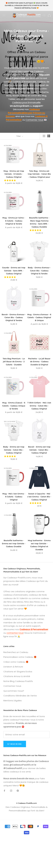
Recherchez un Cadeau (15, 652)
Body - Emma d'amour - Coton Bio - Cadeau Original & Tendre (39, 270)
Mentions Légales (12, 700)
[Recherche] (44, 15)
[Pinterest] (18, 790)
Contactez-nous (34, 119)
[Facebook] (4, 790)
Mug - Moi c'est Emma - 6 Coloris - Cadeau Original (13, 497)
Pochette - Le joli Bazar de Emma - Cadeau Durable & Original (39, 361)
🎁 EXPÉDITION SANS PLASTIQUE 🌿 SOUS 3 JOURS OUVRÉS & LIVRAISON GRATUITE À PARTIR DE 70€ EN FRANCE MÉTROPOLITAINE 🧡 (26, 5)
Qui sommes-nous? (13, 690)
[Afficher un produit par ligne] (44, 136)
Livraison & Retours (13, 666)
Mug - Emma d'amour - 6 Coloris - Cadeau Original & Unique (39, 317)
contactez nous (15, 632)
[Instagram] (11, 790)
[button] (10, 180)
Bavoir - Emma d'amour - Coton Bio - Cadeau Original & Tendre (14, 317)
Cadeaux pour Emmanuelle (26, 102)
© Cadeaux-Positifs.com (26, 803)
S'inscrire (14, 744)
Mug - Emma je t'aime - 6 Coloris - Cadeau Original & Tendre (13, 221)
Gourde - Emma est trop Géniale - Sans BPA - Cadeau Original (13, 270)
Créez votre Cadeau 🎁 (15, 661)
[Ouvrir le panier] (49, 15)
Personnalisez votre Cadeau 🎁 (19, 656)
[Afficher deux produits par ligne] (48, 136)
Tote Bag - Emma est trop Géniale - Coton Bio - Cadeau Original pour (39, 174)
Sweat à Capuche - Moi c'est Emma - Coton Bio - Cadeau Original (39, 497)
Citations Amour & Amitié (16, 676)
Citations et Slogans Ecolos (17, 671)
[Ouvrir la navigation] (4, 15)
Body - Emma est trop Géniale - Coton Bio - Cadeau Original (13, 450)
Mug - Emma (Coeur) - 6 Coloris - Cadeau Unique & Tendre (13, 406)
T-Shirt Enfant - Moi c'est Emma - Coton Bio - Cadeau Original (39, 406)
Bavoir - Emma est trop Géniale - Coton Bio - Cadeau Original (39, 450)
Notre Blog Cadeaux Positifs (18, 681)
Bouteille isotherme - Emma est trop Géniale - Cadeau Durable (13, 543)
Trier (18, 136)
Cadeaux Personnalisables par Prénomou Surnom (25, 113)
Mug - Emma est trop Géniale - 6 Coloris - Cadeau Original (14, 174)
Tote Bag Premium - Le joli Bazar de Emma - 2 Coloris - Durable (14, 361)
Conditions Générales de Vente (20, 695)
